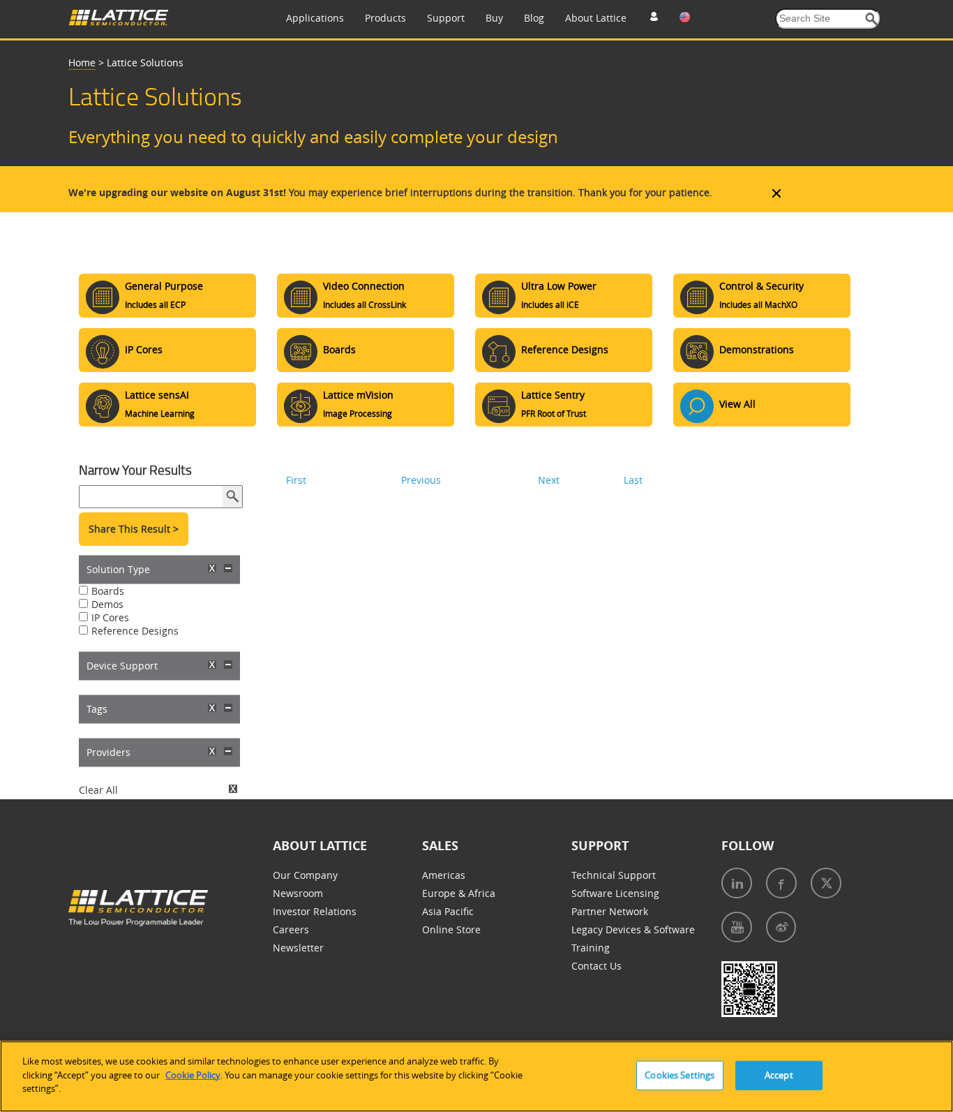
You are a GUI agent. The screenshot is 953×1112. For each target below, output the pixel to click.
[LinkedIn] (736, 883)
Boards (107, 591)
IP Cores (110, 617)
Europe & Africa (458, 893)
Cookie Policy (192, 1075)
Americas (443, 875)
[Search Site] (871, 19)
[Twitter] (826, 883)
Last (633, 480)
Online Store (451, 929)
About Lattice (595, 17)
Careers (291, 929)
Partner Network (609, 911)
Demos (107, 604)
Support (446, 17)
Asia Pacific (448, 911)
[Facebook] (781, 883)
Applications (315, 17)
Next (549, 480)
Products (385, 17)
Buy (494, 17)
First (296, 480)
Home (82, 62)
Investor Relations (315, 911)
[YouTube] (736, 927)
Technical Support (613, 875)
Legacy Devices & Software (633, 929)
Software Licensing (615, 893)
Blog (534, 17)
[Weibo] (781, 927)
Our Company (305, 875)
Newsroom (298, 893)
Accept (779, 1075)
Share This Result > (134, 528)
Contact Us (596, 965)
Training (590, 947)
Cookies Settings (679, 1075)
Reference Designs (135, 630)
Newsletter (298, 947)
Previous (421, 480)
